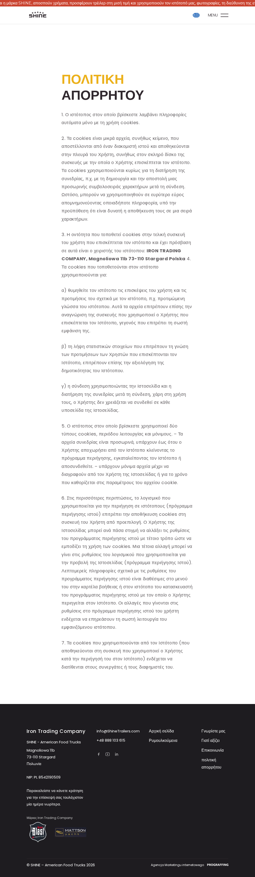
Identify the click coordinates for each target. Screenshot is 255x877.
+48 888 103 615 (111, 740)
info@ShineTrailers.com (118, 731)
